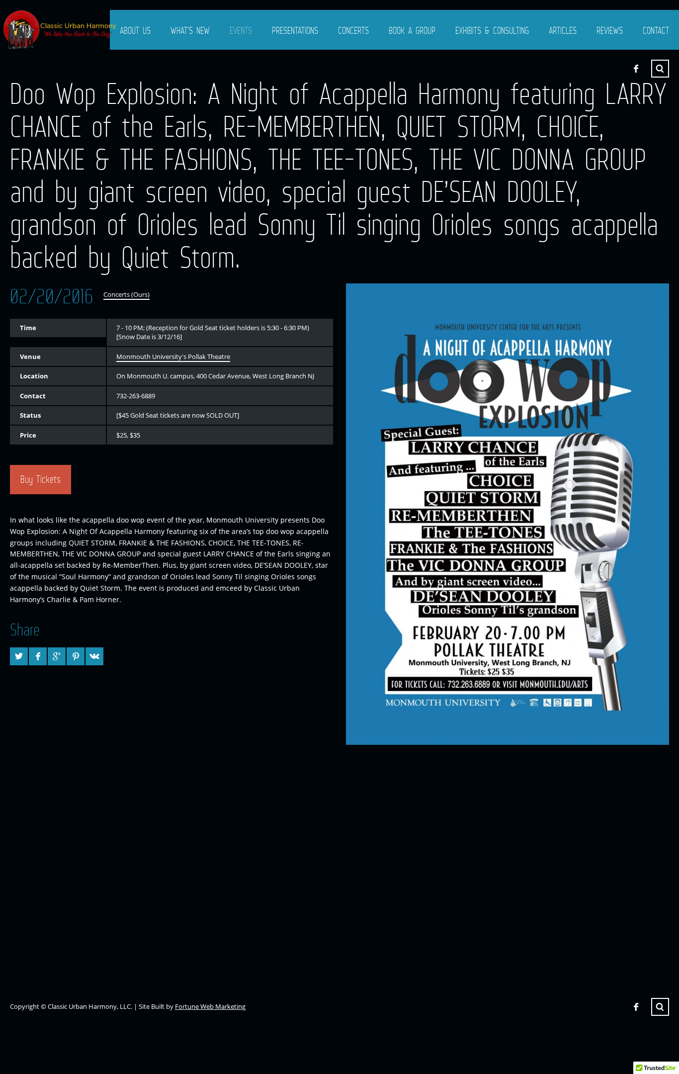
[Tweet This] (19, 656)
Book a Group (412, 30)
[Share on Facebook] (38, 656)
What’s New (190, 30)
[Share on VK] (94, 656)
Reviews (609, 30)
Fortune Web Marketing (210, 1006)
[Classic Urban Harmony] (61, 30)
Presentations (295, 30)
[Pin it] (76, 656)
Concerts (353, 30)
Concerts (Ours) (126, 294)
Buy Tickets (40, 479)
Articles (563, 30)
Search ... (660, 69)
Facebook (636, 69)
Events (241, 30)
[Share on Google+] (57, 656)
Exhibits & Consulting (492, 30)
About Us (135, 30)
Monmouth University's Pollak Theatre (173, 356)
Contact (656, 30)
